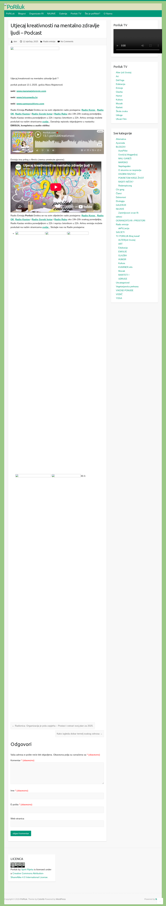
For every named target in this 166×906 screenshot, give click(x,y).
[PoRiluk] (83, 6)
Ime (19, 790)
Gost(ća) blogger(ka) (127, 154)
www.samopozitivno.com (30, 103)
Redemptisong (125, 185)
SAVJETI (120, 232)
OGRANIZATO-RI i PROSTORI (130, 220)
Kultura (119, 99)
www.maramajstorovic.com (31, 91)
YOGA (119, 298)
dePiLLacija (123, 228)
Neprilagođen (124, 166)
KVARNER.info (125, 267)
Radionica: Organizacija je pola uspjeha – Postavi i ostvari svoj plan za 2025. (52, 725)
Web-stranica (17, 818)
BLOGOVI (120, 147)
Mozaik (119, 103)
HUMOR (122, 259)
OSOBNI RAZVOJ (127, 174)
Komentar (22, 760)
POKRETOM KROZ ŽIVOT (131, 178)
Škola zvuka (122, 111)
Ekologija (120, 201)
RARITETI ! (123, 275)
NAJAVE (51, 13)
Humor (119, 96)
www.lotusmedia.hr (27, 97)
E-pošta (21, 804)
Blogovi (22, 13)
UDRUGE (122, 279)
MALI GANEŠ (124, 158)
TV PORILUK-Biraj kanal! (128, 236)
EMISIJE (122, 251)
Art (117, 76)
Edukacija (120, 84)
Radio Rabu (60, 114)
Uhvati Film (121, 119)
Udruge (119, 115)
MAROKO (123, 162)
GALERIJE (121, 205)
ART (120, 244)
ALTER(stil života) (126, 240)
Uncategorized (122, 282)
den (15, 41)
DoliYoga (120, 80)
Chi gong (120, 189)
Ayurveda (120, 143)
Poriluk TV (76, 13)
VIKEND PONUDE (124, 290)
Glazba (119, 92)
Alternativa (121, 139)
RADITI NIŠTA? (125, 182)
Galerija (63, 13)
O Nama (108, 13)
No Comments (67, 41)
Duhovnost (121, 197)
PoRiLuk (10, 13)
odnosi (119, 217)
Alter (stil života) (123, 72)
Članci (119, 193)
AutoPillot (122, 151)
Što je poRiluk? (92, 13)
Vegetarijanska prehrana (127, 286)
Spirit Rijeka (27, 869)
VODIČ (119, 294)
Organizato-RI (36, 13)
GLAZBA (122, 255)
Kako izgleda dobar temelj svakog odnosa (79, 733)
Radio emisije (49, 41)
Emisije (119, 88)
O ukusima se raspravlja (129, 170)
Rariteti (119, 107)
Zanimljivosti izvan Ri (128, 213)
